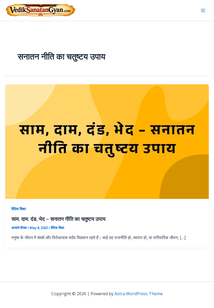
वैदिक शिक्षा (18, 208)
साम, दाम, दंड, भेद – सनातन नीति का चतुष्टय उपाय (58, 218)
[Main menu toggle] (203, 10)
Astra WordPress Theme (139, 294)
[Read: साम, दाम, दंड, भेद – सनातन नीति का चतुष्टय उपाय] (107, 141)
